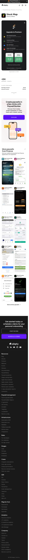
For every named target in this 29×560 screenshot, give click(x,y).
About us (3, 533)
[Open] (25, 5)
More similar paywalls (13, 304)
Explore (14, 117)
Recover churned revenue (8, 469)
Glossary (3, 368)
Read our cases (5, 471)
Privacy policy (5, 542)
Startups (3, 451)
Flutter (3, 484)
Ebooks (3, 359)
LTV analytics (5, 520)
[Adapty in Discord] (14, 347)
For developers (5, 438)
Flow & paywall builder (7, 397)
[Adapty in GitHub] (17, 347)
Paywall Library (6, 10)
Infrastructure (5, 417)
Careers (3, 538)
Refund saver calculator (7, 386)
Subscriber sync (5, 422)
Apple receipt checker (7, 382)
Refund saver (4, 429)
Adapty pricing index (6, 377)
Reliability (3, 424)
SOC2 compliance (6, 549)
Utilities (13, 16)
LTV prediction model (7, 524)
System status (5, 547)
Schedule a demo (14, 336)
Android (3, 479)
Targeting (3, 409)
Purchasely (4, 507)
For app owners (5, 442)
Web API (3, 498)
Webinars (3, 363)
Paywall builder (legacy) (7, 400)
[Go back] (2, 10)
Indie (2, 448)
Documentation (5, 370)
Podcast (3, 361)
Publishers (4, 453)
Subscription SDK (6, 420)
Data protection (5, 545)
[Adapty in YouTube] (20, 347)
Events (3, 365)
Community (4, 391)
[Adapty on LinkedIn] (10, 347)
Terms (3, 540)
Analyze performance (7, 466)
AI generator (4, 402)
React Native (4, 482)
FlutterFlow (4, 486)
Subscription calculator (7, 384)
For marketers (5, 440)
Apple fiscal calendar (6, 379)
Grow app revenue (6, 464)
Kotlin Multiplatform (6, 489)
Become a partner (6, 552)
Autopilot (3, 407)
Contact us (4, 535)
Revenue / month (6, 81)
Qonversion (4, 509)
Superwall (3, 511)
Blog (2, 356)
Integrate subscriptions (7, 462)
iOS (2, 477)
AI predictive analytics (7, 522)
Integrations (4, 431)
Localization (4, 411)
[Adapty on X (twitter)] (7, 347)
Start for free (14, 331)
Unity (2, 493)
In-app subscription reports (8, 389)
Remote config (5, 414)
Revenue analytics (6, 517)
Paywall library (5, 372)
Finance (13, 10)
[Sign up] (19, 5)
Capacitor (4, 491)
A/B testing (4, 404)
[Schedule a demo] (22, 5)
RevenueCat (4, 504)
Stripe (3, 496)
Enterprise (4, 455)
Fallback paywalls (6, 427)
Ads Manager (4, 527)
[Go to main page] (5, 5)
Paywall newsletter (6, 375)
